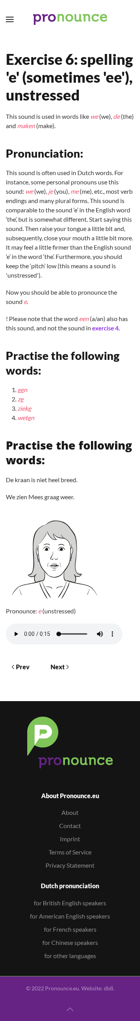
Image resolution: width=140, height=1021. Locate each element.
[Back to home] (70, 19)
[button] (10, 19)
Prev (23, 666)
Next (58, 666)
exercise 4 (105, 328)
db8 (108, 988)
